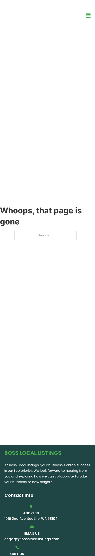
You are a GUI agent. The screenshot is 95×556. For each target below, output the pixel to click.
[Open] (88, 15)
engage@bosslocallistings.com (31, 539)
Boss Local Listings (25, 15)
